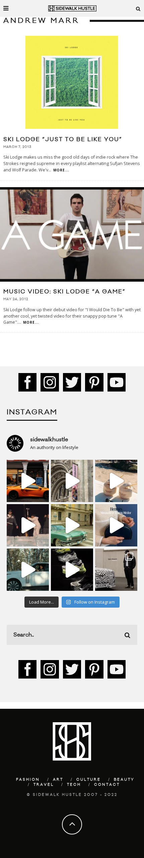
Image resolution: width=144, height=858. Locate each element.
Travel (43, 784)
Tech (74, 784)
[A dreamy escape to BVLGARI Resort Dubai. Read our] (116, 481)
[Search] (138, 8)
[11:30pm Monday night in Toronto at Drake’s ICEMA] (28, 525)
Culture (88, 779)
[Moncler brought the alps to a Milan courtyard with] (72, 525)
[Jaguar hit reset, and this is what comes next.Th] (116, 569)
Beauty (124, 779)
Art (58, 779)
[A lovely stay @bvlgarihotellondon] (28, 481)
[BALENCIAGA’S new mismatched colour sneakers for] (72, 569)
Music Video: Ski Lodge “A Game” (64, 291)
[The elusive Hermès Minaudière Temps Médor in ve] (116, 525)
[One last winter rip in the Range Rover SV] (28, 569)
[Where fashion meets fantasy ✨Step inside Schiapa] (72, 481)
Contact (107, 784)
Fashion (28, 779)
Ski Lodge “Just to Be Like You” (62, 139)
